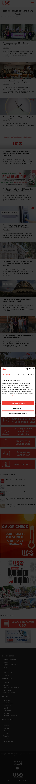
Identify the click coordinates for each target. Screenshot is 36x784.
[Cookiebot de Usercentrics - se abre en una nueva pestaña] (26, 369)
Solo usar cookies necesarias (18, 413)
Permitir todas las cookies (18, 403)
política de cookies (8, 396)
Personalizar (17, 408)
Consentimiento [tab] (7, 374)
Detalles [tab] (17, 374)
